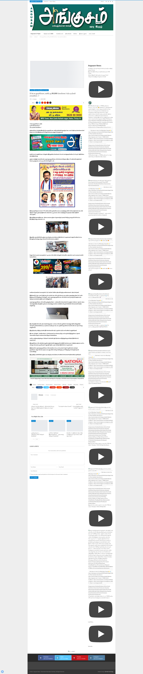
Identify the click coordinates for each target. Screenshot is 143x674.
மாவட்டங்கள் (92, 33)
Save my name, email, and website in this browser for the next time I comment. (49, 474)
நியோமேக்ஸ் (68, 33)
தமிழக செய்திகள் (45, 90)
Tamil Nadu (70, 384)
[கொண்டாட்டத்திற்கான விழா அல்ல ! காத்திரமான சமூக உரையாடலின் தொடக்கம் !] (75, 425)
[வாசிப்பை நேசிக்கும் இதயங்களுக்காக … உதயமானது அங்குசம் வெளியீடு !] (57, 425)
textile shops (76, 384)
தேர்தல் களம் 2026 (48, 33)
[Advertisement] (71, 48)
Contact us (46, 1)
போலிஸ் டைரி (60, 33)
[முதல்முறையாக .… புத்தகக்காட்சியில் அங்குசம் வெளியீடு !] (39, 425)
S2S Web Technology (109, 671)
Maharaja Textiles (57, 384)
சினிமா (75, 33)
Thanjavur (81, 384)
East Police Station (41, 384)
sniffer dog (64, 384)
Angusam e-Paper (35, 33)
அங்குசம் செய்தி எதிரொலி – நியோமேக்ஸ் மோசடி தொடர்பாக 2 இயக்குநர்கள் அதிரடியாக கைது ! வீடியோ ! (42, 408)
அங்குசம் (32, 90)
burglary (34, 384)
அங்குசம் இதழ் (52, 1)
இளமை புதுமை (83, 33)
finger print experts (49, 384)
